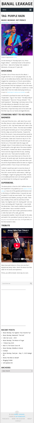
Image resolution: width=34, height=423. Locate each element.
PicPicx (15, 57)
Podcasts (5, 418)
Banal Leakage (17, 4)
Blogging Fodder (8, 360)
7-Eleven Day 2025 (8, 343)
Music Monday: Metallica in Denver (13, 348)
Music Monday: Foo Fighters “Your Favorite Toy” (17, 333)
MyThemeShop (20, 416)
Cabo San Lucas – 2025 (10, 338)
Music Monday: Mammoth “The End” (13, 335)
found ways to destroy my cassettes (16, 92)
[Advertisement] (17, 307)
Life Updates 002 (8, 363)
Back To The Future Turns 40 (11, 345)
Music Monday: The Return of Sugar (13, 340)
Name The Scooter (18, 418)
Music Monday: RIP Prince (13, 20)
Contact (18, 421)
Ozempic (5, 350)
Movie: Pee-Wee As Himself (11, 358)
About (29, 418)
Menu (4, 10)
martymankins (5, 22)
